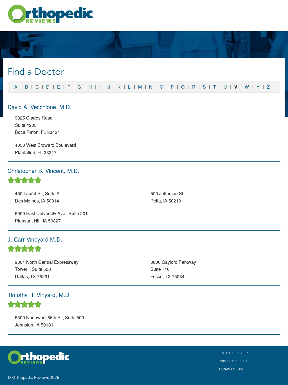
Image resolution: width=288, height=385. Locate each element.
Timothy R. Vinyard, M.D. (39, 295)
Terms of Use (231, 369)
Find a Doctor (233, 353)
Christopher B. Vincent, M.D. (43, 170)
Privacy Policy (233, 361)
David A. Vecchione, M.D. (39, 107)
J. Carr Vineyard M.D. (35, 239)
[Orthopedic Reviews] (50, 15)
